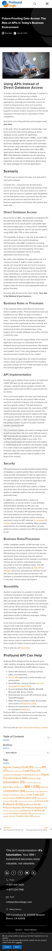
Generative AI (11, 787)
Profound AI (13, 804)
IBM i (32, 787)
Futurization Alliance (33, 783)
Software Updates (21, 813)
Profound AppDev (13, 807)
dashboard (25, 709)
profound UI (29, 810)
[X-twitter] (20, 873)
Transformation (24, 816)
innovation (15, 791)
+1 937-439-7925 (15, 884)
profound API (32, 804)
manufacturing (9, 798)
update (36, 816)
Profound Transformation (12, 811)
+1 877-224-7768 (15, 889)
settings (19, 942)
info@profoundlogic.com (19, 902)
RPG (41, 810)
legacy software (21, 795)
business (12, 771)
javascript (30, 791)
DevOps (37, 775)
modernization (25, 798)
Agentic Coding (14, 767)
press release (29, 801)
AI (29, 767)
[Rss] (34, 873)
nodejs (21, 801)
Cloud (19, 771)
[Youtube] (27, 873)
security (7, 814)
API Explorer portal (28, 703)
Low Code (35, 794)
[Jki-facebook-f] (13, 873)
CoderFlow (31, 771)
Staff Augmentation (38, 814)
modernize (41, 798)
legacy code (10, 795)
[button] (47, 3)
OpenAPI (37, 568)
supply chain (9, 816)
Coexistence (8, 775)
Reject (17, 947)
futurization (25, 648)
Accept (7, 947)
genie (21, 787)
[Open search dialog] (34, 4)
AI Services (37, 767)
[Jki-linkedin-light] (7, 873)
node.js (12, 801)
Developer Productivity (24, 775)
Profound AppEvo (36, 807)
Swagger (7, 571)
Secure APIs (13, 677)
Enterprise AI (34, 778)
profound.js (41, 801)
